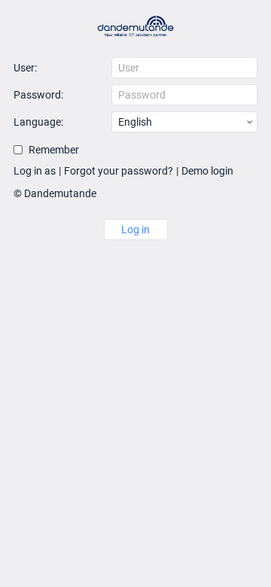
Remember (54, 150)
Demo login (207, 171)
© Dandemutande (55, 193)
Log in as (35, 171)
